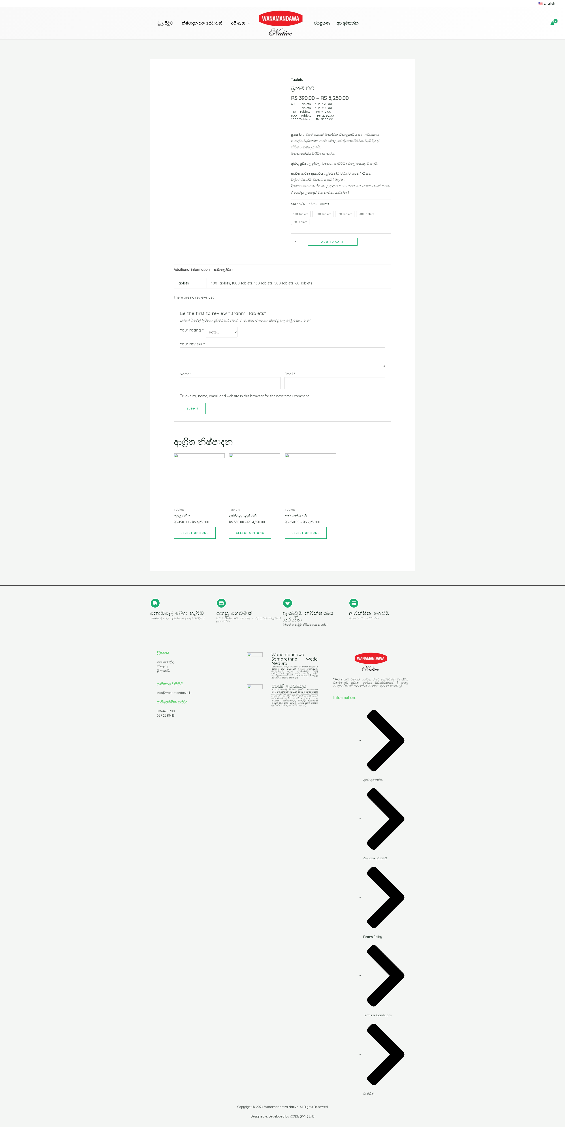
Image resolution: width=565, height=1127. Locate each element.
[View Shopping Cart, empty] (552, 23)
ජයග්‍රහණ (322, 23)
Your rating (191, 330)
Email (289, 374)
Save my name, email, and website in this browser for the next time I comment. (246, 396)
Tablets (297, 79)
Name (185, 374)
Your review (192, 344)
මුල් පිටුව (165, 23)
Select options (195, 532)
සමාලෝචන (223, 269)
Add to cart (332, 241)
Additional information (192, 269)
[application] (247, 23)
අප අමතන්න (348, 23)
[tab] (192, 270)
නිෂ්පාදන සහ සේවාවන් (202, 23)
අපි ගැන (238, 23)
